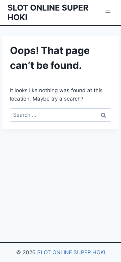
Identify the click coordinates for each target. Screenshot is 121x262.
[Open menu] (108, 12)
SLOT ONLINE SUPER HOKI (71, 252)
